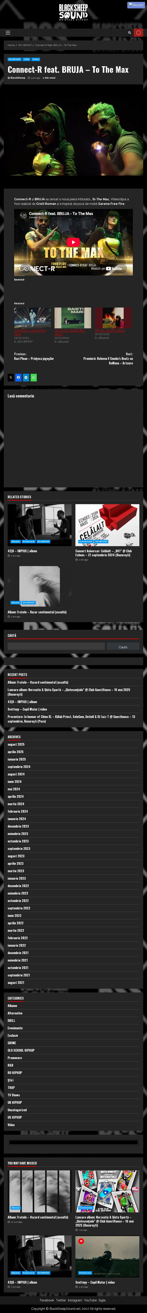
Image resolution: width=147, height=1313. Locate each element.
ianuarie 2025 (17, 759)
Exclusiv (13, 1035)
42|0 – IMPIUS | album (40, 525)
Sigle (102, 1300)
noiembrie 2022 (18, 893)
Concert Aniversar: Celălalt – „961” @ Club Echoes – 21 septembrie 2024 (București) (107, 525)
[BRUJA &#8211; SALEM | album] (113, 318)
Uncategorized (17, 1110)
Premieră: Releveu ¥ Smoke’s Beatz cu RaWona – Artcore (108, 358)
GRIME (12, 1043)
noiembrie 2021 (18, 960)
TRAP (26, 59)
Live (138, 33)
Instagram (75, 1300)
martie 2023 (16, 871)
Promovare (28, 541)
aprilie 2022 (16, 923)
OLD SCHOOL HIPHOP (21, 1050)
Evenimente (85, 541)
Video (36, 59)
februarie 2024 (18, 811)
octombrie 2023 (18, 841)
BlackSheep (18, 78)
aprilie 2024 (16, 796)
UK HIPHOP (15, 1102)
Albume (16, 541)
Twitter (61, 1300)
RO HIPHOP (14, 59)
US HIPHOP (15, 1117)
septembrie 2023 (19, 848)
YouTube (90, 1300)
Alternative (15, 1013)
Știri (10, 1080)
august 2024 (16, 774)
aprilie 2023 (16, 863)
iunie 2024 (15, 781)
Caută (12, 636)
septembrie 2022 (19, 908)
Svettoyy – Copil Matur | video (27, 709)
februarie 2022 (18, 938)
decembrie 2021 (18, 952)
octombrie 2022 (18, 900)
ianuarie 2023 (17, 878)
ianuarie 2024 (17, 818)
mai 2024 (14, 789)
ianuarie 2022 (17, 945)
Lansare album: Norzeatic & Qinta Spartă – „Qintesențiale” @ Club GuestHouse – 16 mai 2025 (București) (107, 1191)
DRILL (11, 1020)
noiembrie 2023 (18, 833)
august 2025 (16, 744)
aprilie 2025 (16, 751)
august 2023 (16, 856)
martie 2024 (16, 804)
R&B (10, 1065)
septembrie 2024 (19, 766)
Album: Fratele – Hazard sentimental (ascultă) (38, 682)
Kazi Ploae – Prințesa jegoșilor (34, 356)
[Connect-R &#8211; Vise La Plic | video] (32, 318)
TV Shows (14, 1095)
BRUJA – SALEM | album (110, 330)
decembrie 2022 (18, 885)
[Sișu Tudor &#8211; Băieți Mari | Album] (73, 318)
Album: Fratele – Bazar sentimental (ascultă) (40, 586)
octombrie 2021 (18, 967)
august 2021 (16, 982)
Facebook (47, 1300)
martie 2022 (16, 930)
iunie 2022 (14, 915)
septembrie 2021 (19, 975)
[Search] (129, 32)
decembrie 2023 (18, 826)
